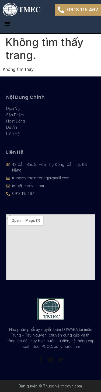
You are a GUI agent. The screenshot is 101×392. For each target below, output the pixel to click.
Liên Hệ (13, 134)
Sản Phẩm (15, 115)
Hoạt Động (15, 121)
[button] (7, 23)
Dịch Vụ (13, 108)
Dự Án (11, 127)
